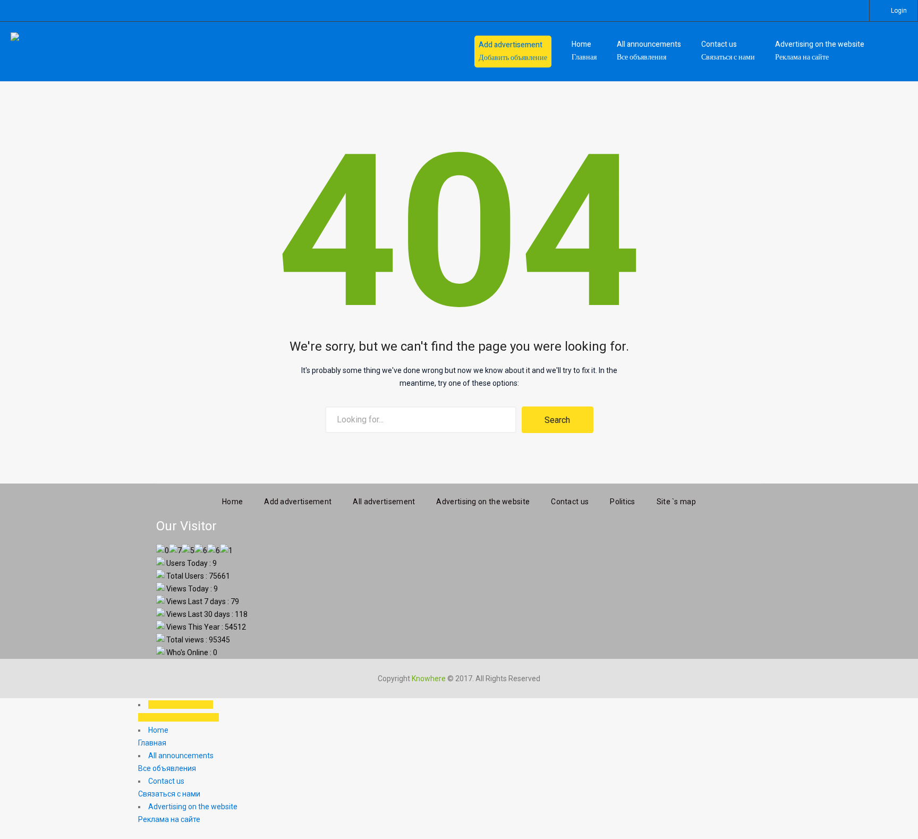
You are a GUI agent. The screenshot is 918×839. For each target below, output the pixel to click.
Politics (622, 501)
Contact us (570, 501)
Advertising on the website (483, 501)
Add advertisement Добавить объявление (513, 51)
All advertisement (384, 501)
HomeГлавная (584, 51)
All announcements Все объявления (649, 51)
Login (899, 10)
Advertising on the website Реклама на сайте (819, 51)
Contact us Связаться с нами (728, 51)
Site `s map (676, 501)
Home (232, 501)
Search (557, 420)
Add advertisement (298, 501)
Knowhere (429, 678)
